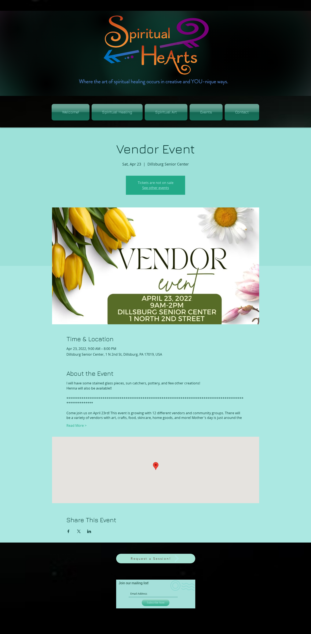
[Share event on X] (79, 531)
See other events (155, 187)
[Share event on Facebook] (68, 531)
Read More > (76, 425)
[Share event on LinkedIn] (89, 531)
